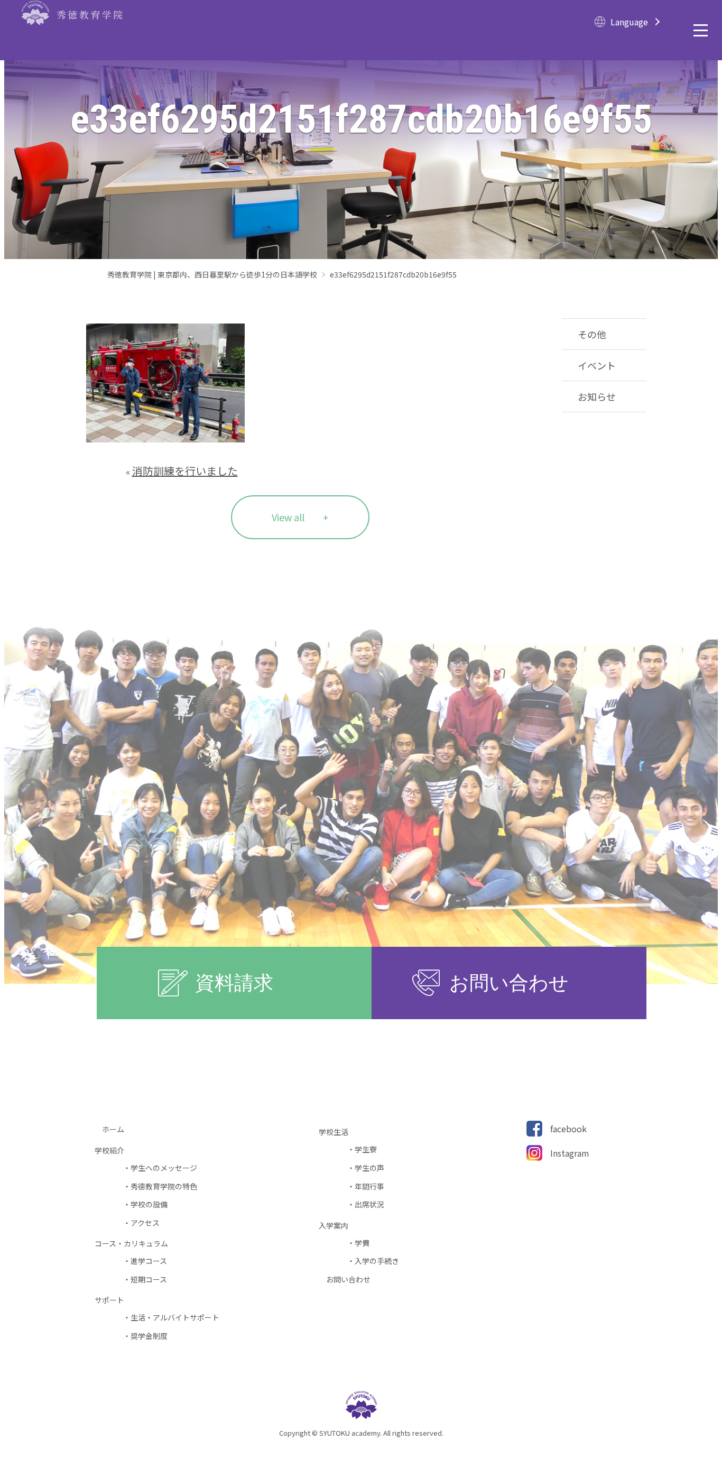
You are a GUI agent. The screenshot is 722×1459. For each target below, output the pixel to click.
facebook (568, 1128)
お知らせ (597, 396)
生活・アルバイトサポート (175, 1318)
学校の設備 (149, 1204)
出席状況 (369, 1204)
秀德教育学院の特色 (164, 1186)
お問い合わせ (352, 1280)
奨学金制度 (149, 1336)
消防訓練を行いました (185, 470)
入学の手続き (377, 1261)
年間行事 (369, 1186)
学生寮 (366, 1149)
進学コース (149, 1261)
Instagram (569, 1153)
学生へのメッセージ (164, 1168)
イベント (597, 365)
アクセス (145, 1223)
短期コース (149, 1280)
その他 (592, 334)
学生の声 (369, 1168)
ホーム (116, 1129)
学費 (362, 1243)
